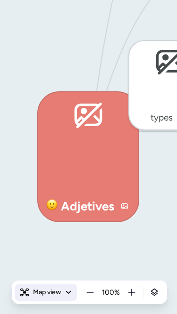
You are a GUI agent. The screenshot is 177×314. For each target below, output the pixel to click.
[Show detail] (154, 292)
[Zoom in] (131, 292)
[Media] (124, 206)
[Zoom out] (90, 292)
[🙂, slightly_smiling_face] (52, 206)
